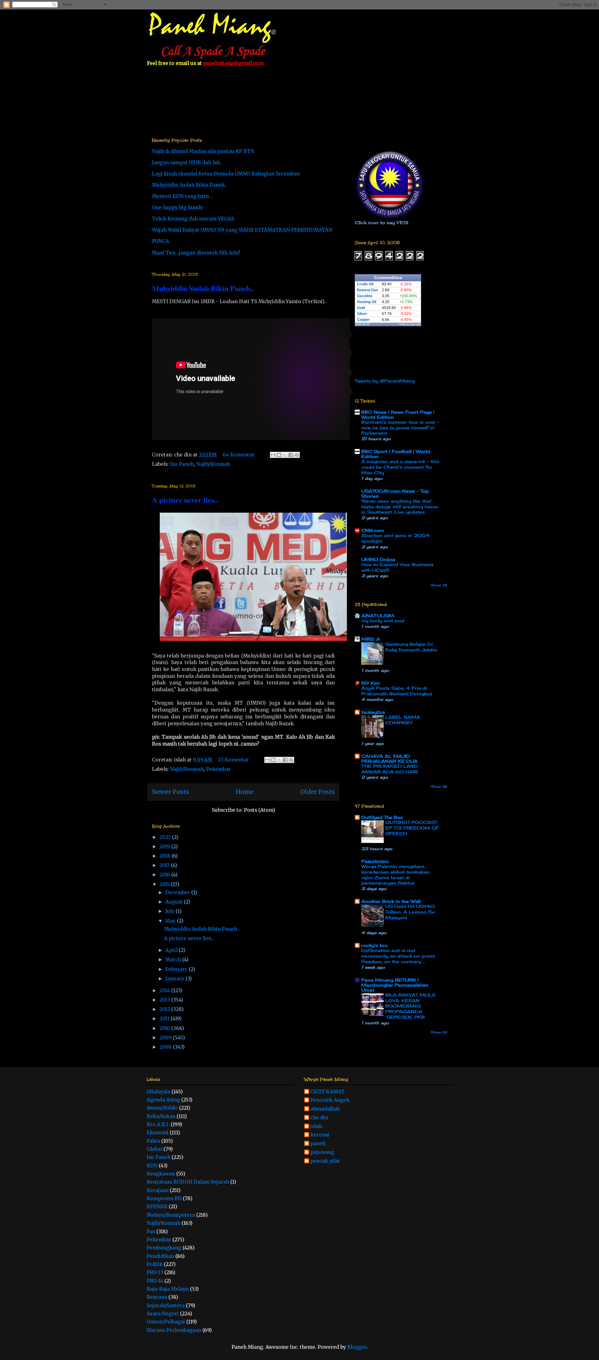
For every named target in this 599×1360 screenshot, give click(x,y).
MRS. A (370, 639)
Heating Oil (366, 302)
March (173, 960)
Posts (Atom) (259, 810)
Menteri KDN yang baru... (182, 196)
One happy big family (177, 207)
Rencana (157, 1297)
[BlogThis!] (279, 455)
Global (154, 1149)
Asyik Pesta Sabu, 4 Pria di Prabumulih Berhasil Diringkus (396, 691)
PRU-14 (155, 1281)
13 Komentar (233, 760)
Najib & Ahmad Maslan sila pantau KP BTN (203, 151)
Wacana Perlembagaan (174, 1330)
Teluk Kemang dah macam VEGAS (193, 219)
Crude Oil (365, 284)
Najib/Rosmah (213, 464)
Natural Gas (367, 290)
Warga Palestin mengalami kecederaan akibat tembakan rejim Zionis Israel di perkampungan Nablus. (395, 874)
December (178, 892)
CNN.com (372, 530)
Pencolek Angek (329, 1100)
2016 (165, 875)
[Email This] (273, 455)
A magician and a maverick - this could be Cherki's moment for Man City (400, 467)
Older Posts (317, 792)
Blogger (357, 1347)
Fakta (153, 1141)
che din (319, 1118)
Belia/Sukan (161, 1116)
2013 (165, 1000)
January (175, 979)
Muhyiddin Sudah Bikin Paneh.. (189, 185)
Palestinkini (375, 861)
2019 (165, 847)
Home (245, 792)
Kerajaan (157, 1190)
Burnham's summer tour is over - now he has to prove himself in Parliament (400, 428)
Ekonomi (157, 1133)
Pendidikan (160, 1256)
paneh (317, 1143)
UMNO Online (378, 559)
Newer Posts (170, 792)
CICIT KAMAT (327, 1092)
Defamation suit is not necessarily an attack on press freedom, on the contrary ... (398, 956)
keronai (319, 1135)
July (170, 911)
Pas (151, 1231)
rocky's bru (374, 945)
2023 (165, 837)
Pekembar (218, 769)
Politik (155, 1264)
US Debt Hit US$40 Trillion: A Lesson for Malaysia (410, 912)
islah (316, 1126)
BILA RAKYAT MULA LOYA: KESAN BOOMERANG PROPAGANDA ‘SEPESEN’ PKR (410, 1006)
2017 (165, 865)
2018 (165, 856)
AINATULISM (377, 615)
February (177, 969)
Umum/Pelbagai (166, 1322)
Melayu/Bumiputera (171, 1215)
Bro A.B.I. (158, 1124)
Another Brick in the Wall (391, 901)
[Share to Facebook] (291, 455)
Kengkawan (161, 1174)
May (171, 921)
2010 (165, 1028)
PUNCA (160, 241)
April (172, 950)
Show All (439, 585)
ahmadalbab (325, 1109)
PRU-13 (155, 1272)
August (174, 902)
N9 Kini (370, 683)
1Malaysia (158, 1092)
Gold (361, 308)
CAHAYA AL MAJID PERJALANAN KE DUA (389, 758)
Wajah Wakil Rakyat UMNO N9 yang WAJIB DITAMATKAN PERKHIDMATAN (242, 230)
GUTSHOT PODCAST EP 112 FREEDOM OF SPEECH (412, 828)
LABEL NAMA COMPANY (402, 720)
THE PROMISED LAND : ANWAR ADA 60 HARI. (391, 769)
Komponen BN (164, 1198)
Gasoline (365, 296)
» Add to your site (409, 324)
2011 (165, 1019)
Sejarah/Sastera (166, 1305)
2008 (166, 1047)
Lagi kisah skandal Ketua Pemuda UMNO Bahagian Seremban (226, 174)
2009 (166, 1038)
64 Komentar (239, 455)
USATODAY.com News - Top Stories (395, 493)
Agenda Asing (163, 1100)
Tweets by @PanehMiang (385, 380)
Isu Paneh (182, 464)
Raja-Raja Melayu (168, 1289)
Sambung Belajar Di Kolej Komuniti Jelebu (411, 647)
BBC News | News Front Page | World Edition (398, 414)
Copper (363, 320)
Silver (362, 314)
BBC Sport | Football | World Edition (395, 454)
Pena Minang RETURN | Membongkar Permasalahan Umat (394, 985)
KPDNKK (157, 1207)
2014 (165, 990)
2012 (165, 1009)
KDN (152, 1166)
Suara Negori (163, 1314)
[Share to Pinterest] (297, 455)
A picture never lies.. (185, 499)
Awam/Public (162, 1108)
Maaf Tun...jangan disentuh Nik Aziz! (196, 253)
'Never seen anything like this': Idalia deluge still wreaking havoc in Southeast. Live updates (400, 507)
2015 (165, 884)
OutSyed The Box (382, 817)
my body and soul (382, 620)
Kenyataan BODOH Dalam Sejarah (188, 1182)
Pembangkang (164, 1248)
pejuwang (322, 1152)
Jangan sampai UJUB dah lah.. (187, 162)
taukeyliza (373, 712)
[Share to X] (285, 455)
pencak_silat (325, 1161)
